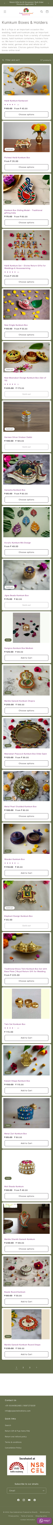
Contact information (27, 1520)
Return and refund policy (16, 1436)
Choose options (26, 114)
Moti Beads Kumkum (14, 1186)
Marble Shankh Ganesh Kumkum (19, 1239)
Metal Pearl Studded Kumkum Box (20, 806)
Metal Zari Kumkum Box (15, 1133)
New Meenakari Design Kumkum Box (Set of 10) (25, 379)
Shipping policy (41, 1516)
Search (8, 1425)
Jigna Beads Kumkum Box (16, 595)
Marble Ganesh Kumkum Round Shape (22, 1345)
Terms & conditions (13, 1442)
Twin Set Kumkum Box (14, 1024)
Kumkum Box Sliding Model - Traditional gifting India (23, 211)
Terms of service (27, 1516)
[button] (5, 11)
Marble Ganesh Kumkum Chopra (19, 701)
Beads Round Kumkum (14, 1292)
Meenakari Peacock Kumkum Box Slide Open (25, 754)
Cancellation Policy (13, 1448)
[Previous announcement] (4, 3)
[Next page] (36, 1367)
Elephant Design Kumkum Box (18, 916)
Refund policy (45, 1512)
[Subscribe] (43, 1491)
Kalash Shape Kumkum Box (17, 1081)
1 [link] (16, 1367)
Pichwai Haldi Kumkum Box (17, 157)
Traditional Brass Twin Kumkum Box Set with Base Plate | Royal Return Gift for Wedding (25, 970)
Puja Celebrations (16, 1512)
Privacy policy (14, 1516)
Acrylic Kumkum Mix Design (17, 543)
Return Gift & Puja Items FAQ (17, 1431)
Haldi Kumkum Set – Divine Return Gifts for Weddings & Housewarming (25, 266)
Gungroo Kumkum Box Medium (18, 648)
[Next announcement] (48, 3)
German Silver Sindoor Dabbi (18, 437)
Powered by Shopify (30, 1512)
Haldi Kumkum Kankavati (16, 101)
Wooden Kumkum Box (14, 859)
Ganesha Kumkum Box (14, 490)
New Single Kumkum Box (16, 325)
